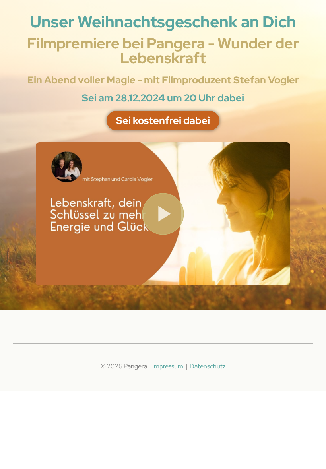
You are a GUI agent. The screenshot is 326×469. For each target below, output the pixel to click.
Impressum (168, 366)
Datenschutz (207, 366)
